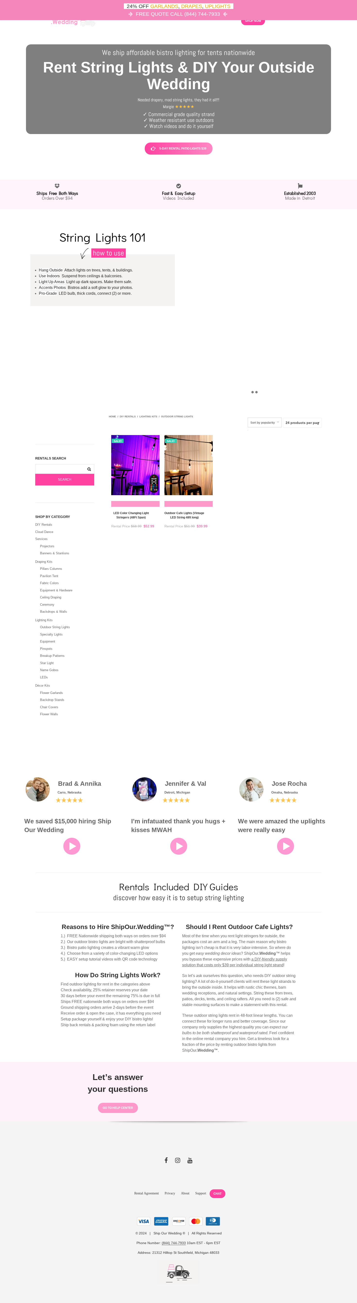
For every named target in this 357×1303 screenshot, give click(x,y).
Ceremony (47, 604)
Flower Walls (49, 714)
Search (64, 479)
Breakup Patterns (52, 656)
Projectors (47, 546)
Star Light (47, 663)
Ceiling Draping (50, 597)
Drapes (171, 20)
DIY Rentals (43, 524)
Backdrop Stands (52, 700)
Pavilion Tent (49, 576)
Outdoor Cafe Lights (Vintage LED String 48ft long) (184, 515)
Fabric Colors (49, 583)
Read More (135, 504)
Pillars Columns (51, 569)
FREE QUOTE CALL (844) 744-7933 (178, 14)
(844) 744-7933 (174, 1243)
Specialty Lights (51, 634)
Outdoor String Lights (55, 627)
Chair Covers (49, 707)
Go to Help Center (118, 1108)
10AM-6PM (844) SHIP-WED (302, 20)
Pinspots (46, 649)
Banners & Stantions (54, 553)
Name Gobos (49, 670)
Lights (147, 20)
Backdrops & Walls (53, 611)
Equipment (47, 641)
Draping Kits (43, 562)
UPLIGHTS (217, 6)
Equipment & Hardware (56, 590)
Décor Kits (42, 685)
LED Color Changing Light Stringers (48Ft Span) (131, 515)
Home (112, 416)
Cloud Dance (199, 20)
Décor (125, 20)
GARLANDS (164, 6)
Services (41, 539)
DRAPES (191, 6)
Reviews (226, 20)
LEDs (44, 677)
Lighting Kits (44, 620)
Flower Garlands (51, 693)
